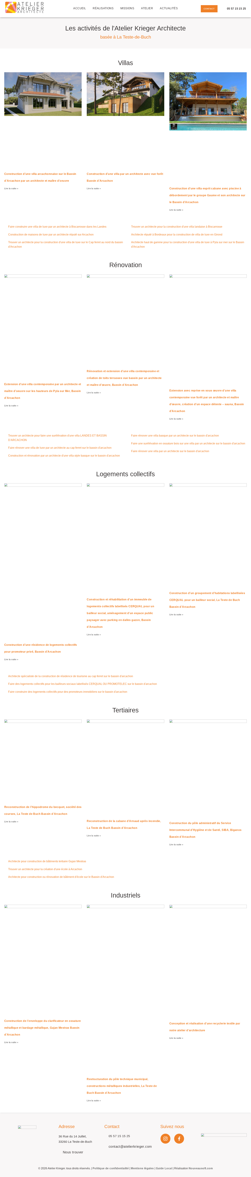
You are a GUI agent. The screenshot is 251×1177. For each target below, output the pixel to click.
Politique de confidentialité (111, 1168)
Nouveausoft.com (201, 1168)
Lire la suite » (11, 188)
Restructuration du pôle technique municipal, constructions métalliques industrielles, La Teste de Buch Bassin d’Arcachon (122, 1086)
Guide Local (164, 1168)
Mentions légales (142, 1168)
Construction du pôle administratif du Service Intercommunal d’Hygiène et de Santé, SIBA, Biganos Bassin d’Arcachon (205, 830)
